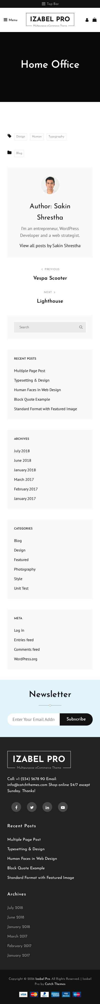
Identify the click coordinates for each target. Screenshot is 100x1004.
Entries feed (24, 639)
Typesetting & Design (32, 380)
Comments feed (27, 649)
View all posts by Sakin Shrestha (50, 245)
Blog (46, 105)
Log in (19, 630)
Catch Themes (55, 984)
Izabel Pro (42, 979)
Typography (56, 136)
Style (18, 578)
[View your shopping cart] (94, 20)
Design (20, 136)
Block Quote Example (32, 399)
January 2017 (25, 498)
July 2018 (22, 450)
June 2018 (22, 460)
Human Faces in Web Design (37, 389)
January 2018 (25, 469)
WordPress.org (25, 658)
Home (33, 105)
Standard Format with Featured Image (45, 408)
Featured (21, 559)
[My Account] (87, 19)
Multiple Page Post (29, 370)
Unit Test (21, 588)
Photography (24, 569)
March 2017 (24, 479)
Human (37, 136)
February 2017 (26, 488)
